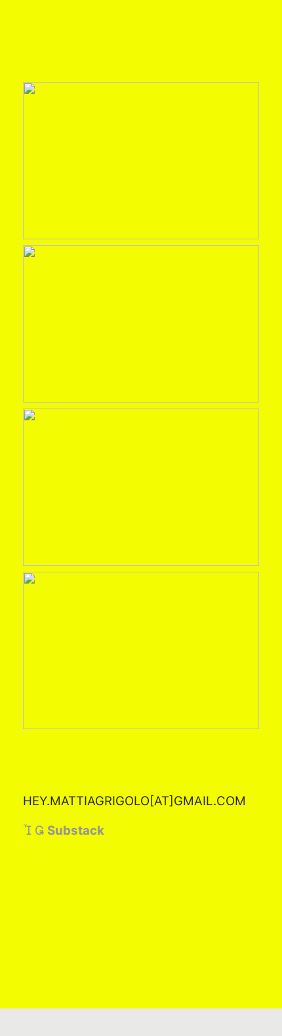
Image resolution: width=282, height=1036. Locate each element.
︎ (27, 830)
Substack (75, 830)
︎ (39, 830)
